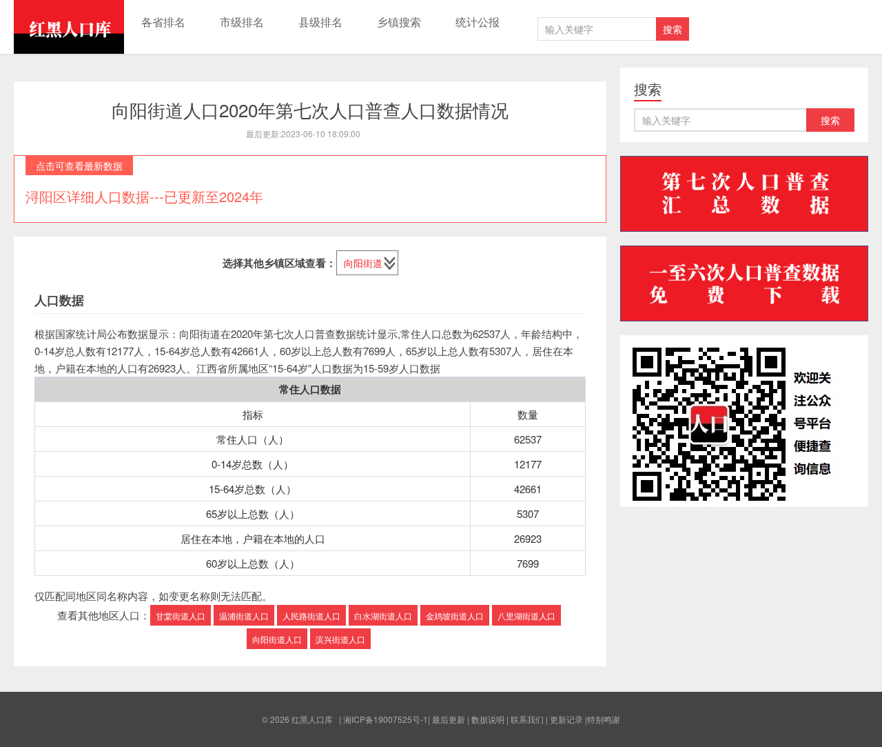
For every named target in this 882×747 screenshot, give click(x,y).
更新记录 (566, 719)
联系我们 (527, 719)
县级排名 (320, 22)
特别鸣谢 (603, 719)
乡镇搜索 (399, 22)
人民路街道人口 (311, 615)
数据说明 (487, 719)
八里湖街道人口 (526, 615)
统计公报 (477, 22)
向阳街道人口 (277, 639)
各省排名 (163, 22)
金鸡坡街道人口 (455, 615)
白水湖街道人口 (383, 615)
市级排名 (242, 22)
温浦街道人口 (244, 615)
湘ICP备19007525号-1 (385, 719)
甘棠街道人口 (180, 615)
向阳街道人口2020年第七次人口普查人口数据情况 (310, 109)
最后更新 (448, 719)
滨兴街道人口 (340, 639)
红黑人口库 (69, 27)
